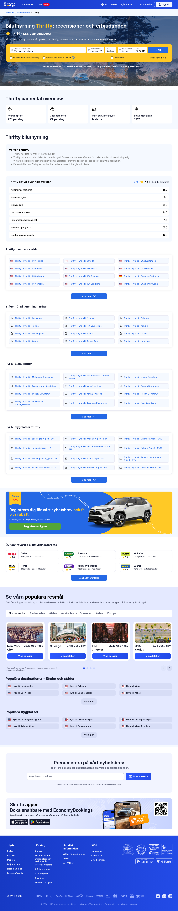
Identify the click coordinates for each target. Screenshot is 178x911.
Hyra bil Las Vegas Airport (139, 719)
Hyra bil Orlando (78, 686)
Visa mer (89, 701)
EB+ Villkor (68, 863)
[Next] (169, 668)
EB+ (44, 4)
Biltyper (11, 855)
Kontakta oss (97, 855)
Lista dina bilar (14, 869)
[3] (91, 668)
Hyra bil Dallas (133, 693)
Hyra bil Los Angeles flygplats (28, 719)
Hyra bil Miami (133, 686)
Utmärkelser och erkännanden (43, 860)
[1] (84, 668)
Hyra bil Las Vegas (22, 693)
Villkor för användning (74, 854)
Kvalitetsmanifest (43, 855)
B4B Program (41, 873)
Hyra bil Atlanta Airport (24, 726)
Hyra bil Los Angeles (23, 686)
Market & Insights (43, 882)
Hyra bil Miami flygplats (138, 726)
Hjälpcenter (127, 4)
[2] (87, 668)
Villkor (66, 858)
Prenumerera (140, 776)
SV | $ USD (110, 4)
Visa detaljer (25, 656)
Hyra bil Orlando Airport (81, 719)
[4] (94, 668)
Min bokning (146, 4)
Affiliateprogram (43, 869)
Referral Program (43, 865)
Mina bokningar (98, 860)
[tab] (17, 613)
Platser (10, 851)
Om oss (38, 851)
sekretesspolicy (114, 784)
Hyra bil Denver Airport (81, 726)
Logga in (166, 4)
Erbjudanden (28, 4)
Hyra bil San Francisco (81, 693)
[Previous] (163, 668)
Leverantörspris (15, 873)
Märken (11, 860)
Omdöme (39, 878)
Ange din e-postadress (40, 776)
